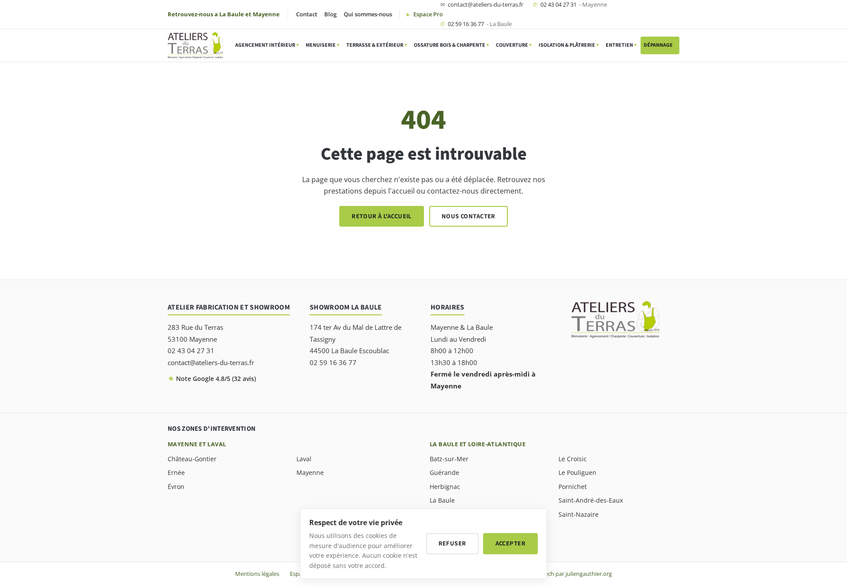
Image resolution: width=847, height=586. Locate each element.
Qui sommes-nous (368, 14)
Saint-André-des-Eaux (590, 500)
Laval (303, 459)
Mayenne (310, 472)
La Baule (442, 500)
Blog (330, 14)
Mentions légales (257, 574)
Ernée (176, 472)
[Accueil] (615, 319)
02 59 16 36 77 (476, 24)
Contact (306, 14)
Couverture (514, 45)
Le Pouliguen (577, 472)
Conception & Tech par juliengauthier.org (558, 574)
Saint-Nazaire (578, 514)
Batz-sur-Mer (449, 459)
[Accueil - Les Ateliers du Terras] (195, 45)
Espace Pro (427, 14)
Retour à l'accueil (382, 216)
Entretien (621, 45)
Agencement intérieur (267, 45)
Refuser (452, 543)
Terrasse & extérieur (376, 45)
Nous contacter (468, 216)
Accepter (510, 543)
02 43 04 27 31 (570, 4)
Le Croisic (572, 459)
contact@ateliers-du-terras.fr (481, 4)
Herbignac (445, 486)
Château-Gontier (192, 459)
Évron (176, 486)
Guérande (444, 472)
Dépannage (660, 45)
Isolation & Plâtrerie (569, 45)
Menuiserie (322, 45)
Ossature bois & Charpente (451, 45)
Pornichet (572, 486)
